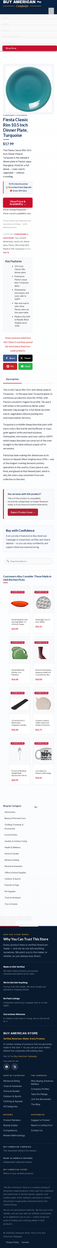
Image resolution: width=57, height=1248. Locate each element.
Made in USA (8, 249)
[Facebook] (6, 1067)
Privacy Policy (12, 1242)
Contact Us (37, 1130)
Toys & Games (11, 904)
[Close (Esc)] (28, 918)
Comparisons (10, 1130)
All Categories (10, 1106)
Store (5, 18)
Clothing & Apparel (12, 1101)
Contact (7, 42)
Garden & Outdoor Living (16, 841)
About (6, 30)
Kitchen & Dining (12, 860)
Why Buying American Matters (42, 1082)
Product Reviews (12, 1120)
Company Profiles (40, 1089)
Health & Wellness (13, 847)
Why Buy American (12, 36)
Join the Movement (41, 1099)
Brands (6, 24)
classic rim (18, 241)
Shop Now (11, 48)
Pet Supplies (10, 891)
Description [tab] (12, 379)
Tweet (27, 358)
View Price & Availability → (18, 203)
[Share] (20, 918)
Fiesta (11, 245)
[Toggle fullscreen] (12, 918)
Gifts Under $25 (22, 245)
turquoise (19, 249)
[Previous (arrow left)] (4, 923)
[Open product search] (9, 10)
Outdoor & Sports (13, 879)
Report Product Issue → (23, 512)
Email (27, 366)
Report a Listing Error (42, 1125)
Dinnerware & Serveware (15, 115)
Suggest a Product (40, 1120)
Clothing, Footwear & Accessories (14, 826)
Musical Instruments (13, 866)
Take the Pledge (39, 1094)
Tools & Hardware (13, 897)
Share (12, 358)
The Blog (35, 1104)
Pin (12, 366)
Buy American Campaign (25, 1056)
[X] (15, 1067)
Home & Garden (12, 853)
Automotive (10, 812)
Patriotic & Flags (12, 885)
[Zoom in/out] (4, 918)
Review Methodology (14, 1135)
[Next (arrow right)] (12, 923)
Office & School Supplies (15, 872)
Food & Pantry (11, 835)
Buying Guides (10, 1125)
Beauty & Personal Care (15, 818)
